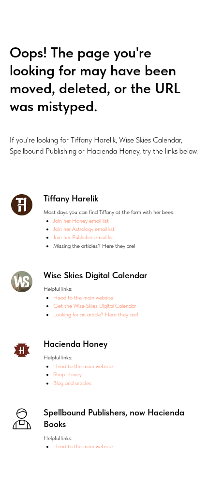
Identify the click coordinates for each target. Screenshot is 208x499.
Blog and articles (72, 383)
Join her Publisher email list (83, 237)
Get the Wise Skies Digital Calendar (94, 305)
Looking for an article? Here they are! (95, 314)
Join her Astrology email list (84, 229)
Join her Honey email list (81, 220)
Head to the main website (83, 297)
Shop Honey (67, 374)
